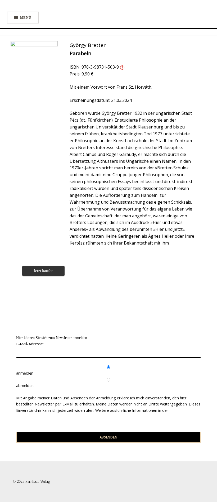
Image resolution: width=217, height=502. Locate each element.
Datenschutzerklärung (35, 416)
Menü (25, 18)
